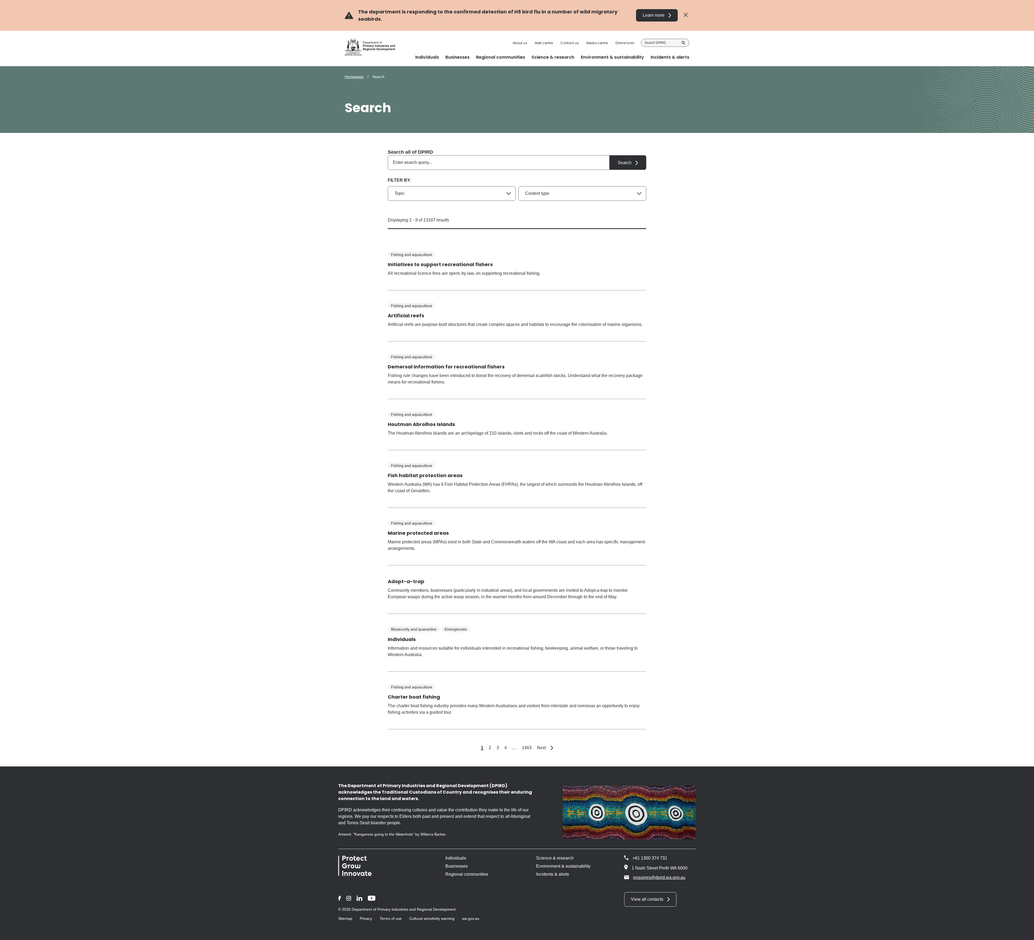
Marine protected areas (418, 533)
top (1023, 932)
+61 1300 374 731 (650, 858)
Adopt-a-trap (406, 581)
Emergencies (456, 629)
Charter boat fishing (414, 696)
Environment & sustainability (563, 866)
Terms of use (391, 918)
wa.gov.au (470, 918)
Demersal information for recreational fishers (446, 366)
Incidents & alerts (552, 874)
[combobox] (517, 162)
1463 (527, 747)
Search (683, 43)
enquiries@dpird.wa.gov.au (659, 877)
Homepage (354, 77)
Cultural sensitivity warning (432, 918)
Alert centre (544, 43)
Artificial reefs (406, 315)
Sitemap (345, 918)
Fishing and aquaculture (411, 254)
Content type (537, 193)
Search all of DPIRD (410, 152)
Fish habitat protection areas (425, 475)
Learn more (654, 15)
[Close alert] (685, 15)
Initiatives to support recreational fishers (440, 264)
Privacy (366, 918)
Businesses (456, 866)
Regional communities (466, 874)
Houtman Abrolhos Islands (421, 424)
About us (520, 43)
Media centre (597, 43)
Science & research (555, 858)
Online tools (624, 43)
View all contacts (647, 899)
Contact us (569, 43)
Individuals (402, 639)
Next (545, 747)
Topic (399, 193)
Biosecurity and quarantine (413, 629)
